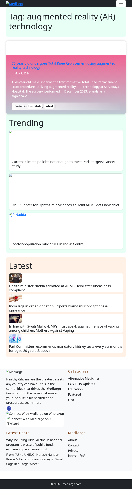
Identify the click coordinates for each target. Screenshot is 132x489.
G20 (71, 400)
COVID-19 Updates (81, 384)
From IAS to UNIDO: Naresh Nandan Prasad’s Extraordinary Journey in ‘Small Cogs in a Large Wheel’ (35, 459)
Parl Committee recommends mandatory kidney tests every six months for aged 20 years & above (65, 348)
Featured (74, 394)
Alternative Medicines (84, 378)
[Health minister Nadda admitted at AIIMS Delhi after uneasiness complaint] (15, 277)
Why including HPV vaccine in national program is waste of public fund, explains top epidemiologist (34, 444)
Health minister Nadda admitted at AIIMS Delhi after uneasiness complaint (60, 288)
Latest (49, 106)
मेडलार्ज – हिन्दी (76, 456)
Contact (73, 445)
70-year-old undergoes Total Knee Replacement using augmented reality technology (63, 65)
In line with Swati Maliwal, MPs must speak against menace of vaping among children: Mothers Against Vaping (64, 328)
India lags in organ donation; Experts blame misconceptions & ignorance (58, 308)
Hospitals (34, 106)
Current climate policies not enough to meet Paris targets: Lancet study (63, 163)
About (72, 440)
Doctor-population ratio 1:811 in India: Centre (48, 244)
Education (75, 389)
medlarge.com (72, 484)
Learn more (33, 402)
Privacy (73, 451)
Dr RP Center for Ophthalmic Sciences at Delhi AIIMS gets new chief (65, 205)
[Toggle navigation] (121, 3)
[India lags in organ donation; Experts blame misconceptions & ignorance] (15, 298)
